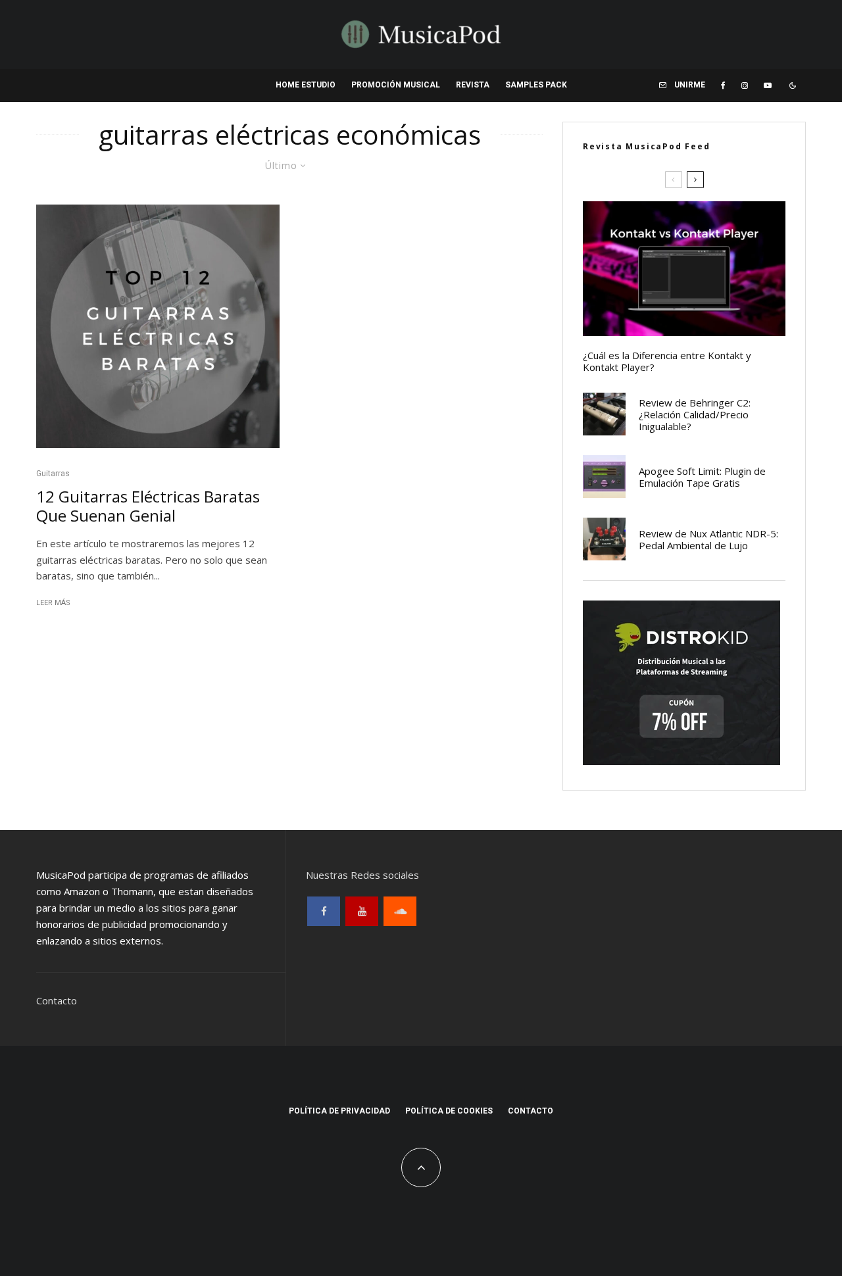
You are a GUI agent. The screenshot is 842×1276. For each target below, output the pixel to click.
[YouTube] (768, 85)
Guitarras (53, 473)
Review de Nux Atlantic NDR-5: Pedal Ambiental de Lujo (708, 539)
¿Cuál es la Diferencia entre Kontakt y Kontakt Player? (667, 361)
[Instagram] (744, 85)
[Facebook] (723, 85)
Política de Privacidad (339, 1111)
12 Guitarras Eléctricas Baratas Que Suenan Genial (148, 506)
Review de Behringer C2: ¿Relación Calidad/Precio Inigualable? (695, 414)
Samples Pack (536, 84)
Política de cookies (449, 1111)
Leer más (53, 603)
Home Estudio (305, 84)
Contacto (56, 1000)
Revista (472, 84)
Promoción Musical (395, 84)
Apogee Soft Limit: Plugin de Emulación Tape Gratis (702, 477)
